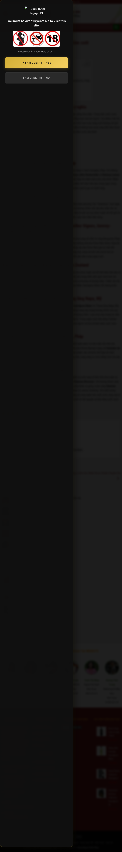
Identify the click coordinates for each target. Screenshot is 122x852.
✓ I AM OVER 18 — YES (36, 62)
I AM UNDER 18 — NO (36, 77)
